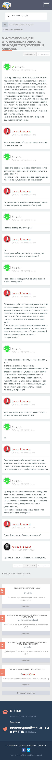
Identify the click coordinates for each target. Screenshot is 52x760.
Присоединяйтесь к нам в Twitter (29, 729)
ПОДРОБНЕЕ (26, 606)
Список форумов (18, 24)
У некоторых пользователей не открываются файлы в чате (27, 616)
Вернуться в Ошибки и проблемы (17, 573)
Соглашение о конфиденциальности (21, 745)
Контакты (42, 745)
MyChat (31, 24)
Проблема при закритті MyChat (27, 588)
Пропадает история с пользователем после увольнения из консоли (27, 643)
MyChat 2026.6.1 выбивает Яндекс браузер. (27, 669)
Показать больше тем (26, 693)
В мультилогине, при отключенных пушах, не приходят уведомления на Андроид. (23, 43)
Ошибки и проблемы (14, 29)
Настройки (18, 566)
